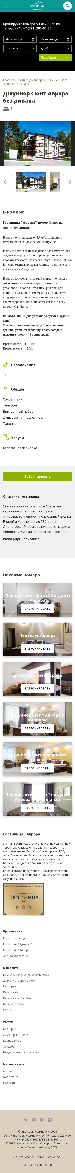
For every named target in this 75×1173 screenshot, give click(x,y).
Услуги (8, 1022)
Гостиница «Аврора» (31, 80)
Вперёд (69, 182)
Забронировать (37, 476)
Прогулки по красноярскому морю (26, 974)
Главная (8, 80)
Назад (6, 182)
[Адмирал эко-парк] (38, 5)
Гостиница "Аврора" (17, 950)
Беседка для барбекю (17, 998)
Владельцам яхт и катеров (21, 1052)
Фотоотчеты (12, 1077)
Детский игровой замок (19, 980)
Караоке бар (11, 992)
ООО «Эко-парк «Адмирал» (22, 1135)
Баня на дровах (13, 1004)
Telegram (42, 1120)
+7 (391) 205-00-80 (37, 28)
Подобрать (49, 57)
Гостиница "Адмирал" (17, 944)
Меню (6, 6)
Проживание (12, 931)
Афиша (7, 1071)
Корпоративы (12, 1040)
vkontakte (26, 1120)
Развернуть (21, 539)
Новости (9, 1083)
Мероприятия (13, 1064)
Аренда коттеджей (16, 956)
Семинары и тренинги (17, 1035)
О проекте (11, 968)
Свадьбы (9, 1046)
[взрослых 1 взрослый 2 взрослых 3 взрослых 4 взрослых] (20, 48)
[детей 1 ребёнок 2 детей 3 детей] (55, 48)
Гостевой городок (15, 938)
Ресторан (9, 986)
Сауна (7, 1010)
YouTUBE (34, 1120)
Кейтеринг (10, 1029)
